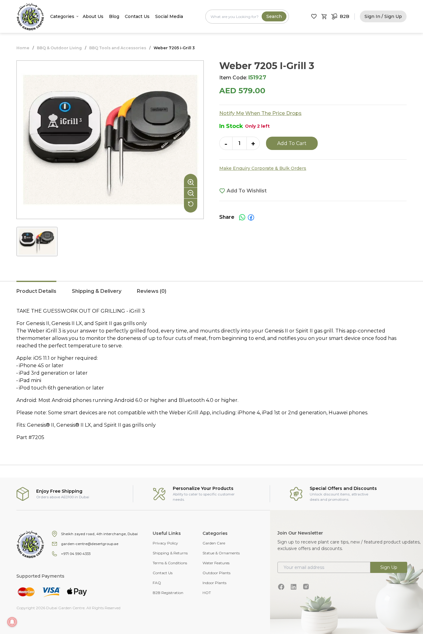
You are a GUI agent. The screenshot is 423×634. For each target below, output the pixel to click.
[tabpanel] (211, 374)
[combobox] (247, 17)
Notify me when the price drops (260, 113)
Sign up (388, 567)
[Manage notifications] (12, 622)
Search (274, 16)
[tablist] (211, 294)
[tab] (36, 294)
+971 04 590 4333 (75, 554)
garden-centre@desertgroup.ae (89, 544)
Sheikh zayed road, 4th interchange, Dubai (99, 534)
